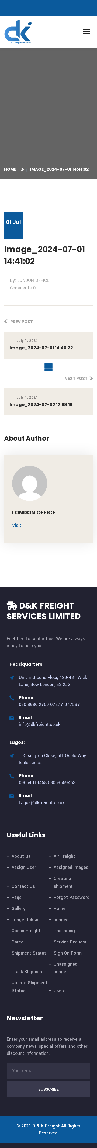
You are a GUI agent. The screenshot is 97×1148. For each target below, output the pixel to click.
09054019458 (33, 782)
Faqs (17, 897)
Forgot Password (71, 897)
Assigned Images (71, 867)
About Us (21, 856)
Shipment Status (29, 953)
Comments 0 (23, 288)
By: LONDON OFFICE (29, 280)
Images (61, 919)
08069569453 (61, 782)
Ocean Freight (26, 931)
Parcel (18, 942)
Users (59, 991)
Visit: (17, 525)
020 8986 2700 (34, 704)
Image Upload (26, 919)
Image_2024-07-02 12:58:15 (40, 404)
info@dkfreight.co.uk (39, 724)
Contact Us (23, 886)
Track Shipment (28, 972)
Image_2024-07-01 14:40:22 (41, 348)
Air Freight (64, 856)
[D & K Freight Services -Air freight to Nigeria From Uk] (18, 32)
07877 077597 (65, 704)
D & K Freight (46, 1126)
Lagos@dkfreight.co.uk (41, 802)
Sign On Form (68, 953)
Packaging (64, 931)
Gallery (18, 908)
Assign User (24, 867)
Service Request (70, 942)
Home (11, 169)
